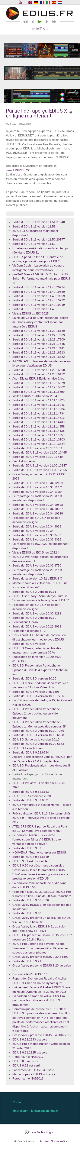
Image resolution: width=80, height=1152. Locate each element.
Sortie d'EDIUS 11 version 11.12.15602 (38, 387)
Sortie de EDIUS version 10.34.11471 (37, 487)
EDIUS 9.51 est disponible (30, 861)
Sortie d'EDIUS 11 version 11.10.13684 (38, 443)
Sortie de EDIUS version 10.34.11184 (37, 491)
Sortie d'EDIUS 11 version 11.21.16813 (38, 352)
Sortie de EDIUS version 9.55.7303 (36, 691)
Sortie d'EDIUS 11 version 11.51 (33, 226)
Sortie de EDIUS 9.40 (26, 913)
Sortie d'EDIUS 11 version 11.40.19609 (38, 296)
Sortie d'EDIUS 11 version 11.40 (33, 309)
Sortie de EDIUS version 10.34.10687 (37, 509)
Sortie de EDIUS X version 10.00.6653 (38, 743)
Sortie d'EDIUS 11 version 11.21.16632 (38, 356)
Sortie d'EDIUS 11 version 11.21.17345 (38, 343)
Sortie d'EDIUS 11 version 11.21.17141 (38, 348)
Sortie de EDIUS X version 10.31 (34, 591)
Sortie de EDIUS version (28, 643)
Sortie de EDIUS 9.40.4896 (30, 900)
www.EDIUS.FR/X (18, 170)
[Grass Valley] (40, 1132)
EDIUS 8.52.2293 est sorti (29, 1039)
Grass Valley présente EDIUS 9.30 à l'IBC (40, 956)
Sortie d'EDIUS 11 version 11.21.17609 (38, 339)
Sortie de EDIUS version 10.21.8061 (36, 626)
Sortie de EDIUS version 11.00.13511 (37, 448)
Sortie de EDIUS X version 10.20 (34, 678)
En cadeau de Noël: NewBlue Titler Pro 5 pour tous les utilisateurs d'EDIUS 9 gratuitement (39, 1000)
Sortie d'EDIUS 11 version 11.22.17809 (38, 335)
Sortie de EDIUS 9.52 (26, 848)
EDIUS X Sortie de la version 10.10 (36, 739)
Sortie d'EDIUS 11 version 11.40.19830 (38, 291)
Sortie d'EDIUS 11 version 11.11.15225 (38, 400)
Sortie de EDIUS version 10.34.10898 (37, 504)
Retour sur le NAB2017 (28, 1056)
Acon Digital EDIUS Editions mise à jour (38, 378)
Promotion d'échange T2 (29, 630)
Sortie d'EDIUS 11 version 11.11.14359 (38, 426)
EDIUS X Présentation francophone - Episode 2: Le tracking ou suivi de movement (37, 713)
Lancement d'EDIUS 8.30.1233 (33, 1070)
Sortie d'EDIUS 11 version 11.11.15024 (38, 409)
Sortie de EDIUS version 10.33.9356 (36, 539)
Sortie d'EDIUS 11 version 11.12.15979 (38, 383)
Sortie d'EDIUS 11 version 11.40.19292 (38, 300)
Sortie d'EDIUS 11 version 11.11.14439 (38, 422)
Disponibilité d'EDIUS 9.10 (30, 974)
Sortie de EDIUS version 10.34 (33, 530)
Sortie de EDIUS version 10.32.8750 (36, 565)
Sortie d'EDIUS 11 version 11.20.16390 (38, 370)
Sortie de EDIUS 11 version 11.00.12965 (39, 470)
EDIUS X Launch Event (28, 748)
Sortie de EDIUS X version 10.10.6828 (38, 735)
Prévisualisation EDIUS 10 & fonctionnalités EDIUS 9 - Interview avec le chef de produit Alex (41, 818)
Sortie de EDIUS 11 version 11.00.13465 (39, 452)
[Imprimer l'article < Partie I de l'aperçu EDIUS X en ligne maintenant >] (71, 111)
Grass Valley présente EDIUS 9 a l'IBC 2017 (42, 1035)
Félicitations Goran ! (25, 622)
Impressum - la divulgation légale (35, 1110)
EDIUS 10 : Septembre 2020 (31, 796)
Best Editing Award (25, 461)
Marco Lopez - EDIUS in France (33, 1074)
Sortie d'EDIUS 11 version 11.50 (33, 243)
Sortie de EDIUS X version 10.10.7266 (38, 696)
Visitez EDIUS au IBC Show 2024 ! (35, 396)
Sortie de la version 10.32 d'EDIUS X (37, 578)
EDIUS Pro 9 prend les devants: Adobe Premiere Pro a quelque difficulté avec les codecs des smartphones (40, 948)
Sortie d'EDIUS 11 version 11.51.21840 (38, 222)
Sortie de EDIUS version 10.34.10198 (37, 513)
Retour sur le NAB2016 (28, 1078)
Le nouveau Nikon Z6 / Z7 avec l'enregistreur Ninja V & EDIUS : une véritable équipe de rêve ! (36, 839)
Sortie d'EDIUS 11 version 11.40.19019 (38, 304)
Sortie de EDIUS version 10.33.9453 (36, 535)
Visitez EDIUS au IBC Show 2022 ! (35, 552)
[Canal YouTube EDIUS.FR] (20, 2)
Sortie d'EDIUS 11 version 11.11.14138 (38, 430)
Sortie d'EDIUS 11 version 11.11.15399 (38, 391)
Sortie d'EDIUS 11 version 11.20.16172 (38, 374)
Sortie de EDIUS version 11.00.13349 (37, 456)
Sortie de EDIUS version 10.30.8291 (36, 613)
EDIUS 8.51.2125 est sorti (29, 1052)
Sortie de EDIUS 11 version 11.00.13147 (39, 465)
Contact (18, 1102)
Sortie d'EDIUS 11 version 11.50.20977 (38, 239)
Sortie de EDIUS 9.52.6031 (30, 800)
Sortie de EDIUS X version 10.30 (34, 617)
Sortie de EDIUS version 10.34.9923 (36, 526)
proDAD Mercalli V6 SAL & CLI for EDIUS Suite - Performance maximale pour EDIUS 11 (41, 279)
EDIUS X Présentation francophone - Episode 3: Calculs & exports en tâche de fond (40, 670)
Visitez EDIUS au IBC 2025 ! (31, 313)
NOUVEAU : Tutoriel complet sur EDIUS (39, 852)
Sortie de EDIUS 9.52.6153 (30, 791)
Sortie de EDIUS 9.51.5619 (30, 856)
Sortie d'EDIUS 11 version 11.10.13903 (38, 439)
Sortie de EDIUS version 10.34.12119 (37, 483)
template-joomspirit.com (79, 1077)
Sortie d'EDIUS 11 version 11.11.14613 (38, 417)
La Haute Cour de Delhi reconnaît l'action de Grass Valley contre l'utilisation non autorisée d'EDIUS (40, 322)
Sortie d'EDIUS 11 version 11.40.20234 (38, 287)
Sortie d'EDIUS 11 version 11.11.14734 (38, 413)
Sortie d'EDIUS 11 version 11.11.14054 (38, 435)
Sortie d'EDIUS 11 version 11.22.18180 (38, 330)
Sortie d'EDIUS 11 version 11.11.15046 (38, 404)
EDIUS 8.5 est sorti (25, 1061)
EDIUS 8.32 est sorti (26, 1065)
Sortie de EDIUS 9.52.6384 (30, 752)
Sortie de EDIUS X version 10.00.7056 (38, 730)
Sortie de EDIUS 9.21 (26, 961)
